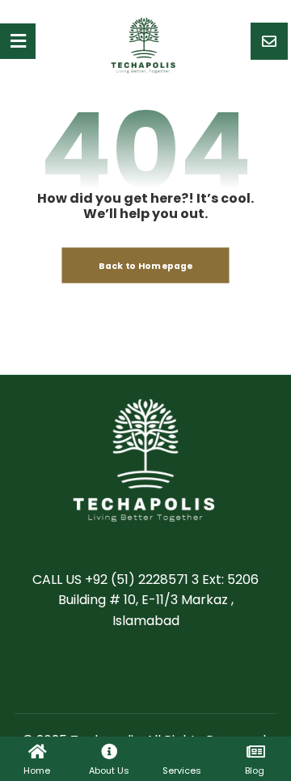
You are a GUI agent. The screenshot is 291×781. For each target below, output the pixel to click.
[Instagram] (194, 671)
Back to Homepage (146, 265)
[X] (129, 671)
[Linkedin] (162, 671)
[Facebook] (97, 671)
